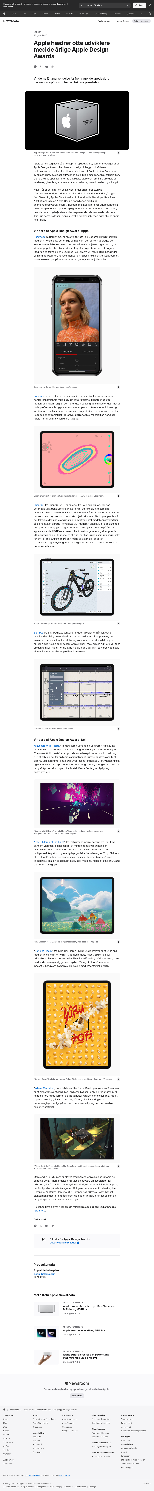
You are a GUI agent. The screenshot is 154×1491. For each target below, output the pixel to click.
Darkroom (39, 236)
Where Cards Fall (44, 1088)
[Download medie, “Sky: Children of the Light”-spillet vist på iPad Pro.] (118, 942)
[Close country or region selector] (149, 5)
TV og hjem (8, 1442)
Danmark (147, 1484)
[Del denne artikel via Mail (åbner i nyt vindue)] (46, 66)
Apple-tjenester (104, 21)
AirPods (6, 1438)
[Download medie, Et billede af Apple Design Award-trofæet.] (118, 153)
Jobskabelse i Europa (130, 1464)
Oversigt (92, 1487)
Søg (142, 21)
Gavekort (7, 1454)
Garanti (124, 1452)
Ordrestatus (67, 1427)
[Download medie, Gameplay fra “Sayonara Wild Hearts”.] (118, 831)
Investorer (125, 1456)
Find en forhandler (33, 1475)
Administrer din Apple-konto (44, 1419)
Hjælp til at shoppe (70, 1431)
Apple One (37, 1437)
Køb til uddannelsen (100, 1437)
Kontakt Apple (127, 1468)
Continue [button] (139, 5)
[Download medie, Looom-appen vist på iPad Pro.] (118, 496)
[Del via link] (52, 66)
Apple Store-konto (40, 1423)
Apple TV (36, 1441)
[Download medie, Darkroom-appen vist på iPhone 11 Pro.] (118, 387)
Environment (126, 1423)
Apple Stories (123, 21)
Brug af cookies (27, 1487)
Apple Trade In (68, 1423)
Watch (6, 1435)
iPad (5, 1427)
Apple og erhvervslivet (101, 1419)
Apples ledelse (127, 1444)
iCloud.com (37, 1427)
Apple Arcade (38, 1448)
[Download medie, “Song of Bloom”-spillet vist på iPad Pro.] (118, 1079)
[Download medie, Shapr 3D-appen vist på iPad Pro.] (118, 623)
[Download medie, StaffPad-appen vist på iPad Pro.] (118, 729)
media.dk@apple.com (44, 1274)
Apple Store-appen (70, 1419)
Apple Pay (7, 1464)
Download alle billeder (63, 1242)
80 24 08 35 (64, 1475)
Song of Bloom (43, 950)
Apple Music (38, 1444)
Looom (38, 396)
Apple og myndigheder (101, 1456)
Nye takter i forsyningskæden (133, 1431)
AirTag (6, 1446)
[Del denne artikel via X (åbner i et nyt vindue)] (41, 66)
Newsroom (11, 21)
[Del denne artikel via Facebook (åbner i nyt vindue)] (35, 66)
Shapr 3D (39, 504)
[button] (105, 5)
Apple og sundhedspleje (101, 1447)
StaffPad (38, 632)
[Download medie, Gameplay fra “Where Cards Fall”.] (118, 1166)
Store (5, 1419)
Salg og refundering (64, 1487)
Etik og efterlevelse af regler (133, 1460)
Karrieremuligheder (129, 1448)
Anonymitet (126, 1427)
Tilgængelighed (127, 1419)
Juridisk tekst (80, 1487)
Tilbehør (6, 1450)
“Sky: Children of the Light (49, 842)
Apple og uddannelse (100, 1433)
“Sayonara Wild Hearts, (47, 745)
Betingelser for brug (45, 1487)
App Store (39, 1210)
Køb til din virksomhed (101, 1423)
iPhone (6, 1431)
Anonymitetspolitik (11, 1487)
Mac (5, 1423)
